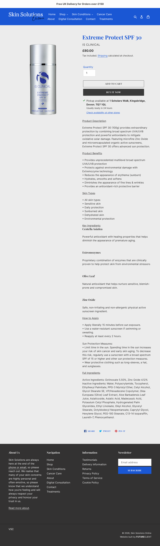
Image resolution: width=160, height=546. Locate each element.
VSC (11, 529)
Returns (86, 468)
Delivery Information (94, 464)
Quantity (88, 67)
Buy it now (113, 92)
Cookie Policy (90, 482)
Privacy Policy (90, 473)
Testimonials (89, 459)
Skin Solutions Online (141, 533)
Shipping (103, 55)
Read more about (19, 508)
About (50, 478)
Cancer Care (54, 473)
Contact (51, 487)
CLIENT (143, 537)
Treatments (53, 491)
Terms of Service (92, 478)
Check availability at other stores (103, 112)
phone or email (17, 467)
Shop (50, 464)
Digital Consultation (58, 482)
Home (50, 459)
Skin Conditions (56, 468)
